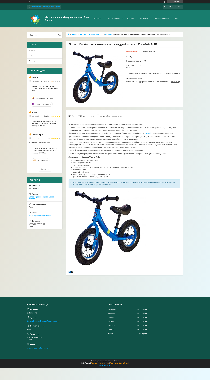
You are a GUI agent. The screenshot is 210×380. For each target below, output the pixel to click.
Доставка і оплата (161, 19)
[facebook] (70, 272)
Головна (97, 19)
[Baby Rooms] (35, 19)
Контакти (144, 19)
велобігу (149, 133)
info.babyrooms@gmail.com (40, 215)
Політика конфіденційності (119, 363)
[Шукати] (59, 35)
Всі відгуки (45, 169)
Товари (32, 50)
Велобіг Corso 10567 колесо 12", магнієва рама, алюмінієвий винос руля (44, 88)
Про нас (130, 19)
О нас (31, 56)
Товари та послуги (78, 34)
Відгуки (32, 61)
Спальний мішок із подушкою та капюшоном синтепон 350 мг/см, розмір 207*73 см (44, 123)
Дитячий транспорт (96, 34)
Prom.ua (116, 361)
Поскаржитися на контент (100, 363)
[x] (72, 272)
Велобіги (108, 34)
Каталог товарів (113, 19)
